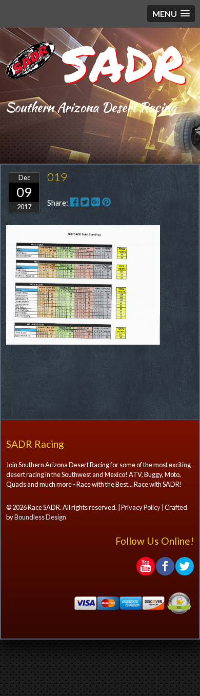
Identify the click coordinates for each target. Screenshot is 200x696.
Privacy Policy (141, 507)
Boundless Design (40, 517)
